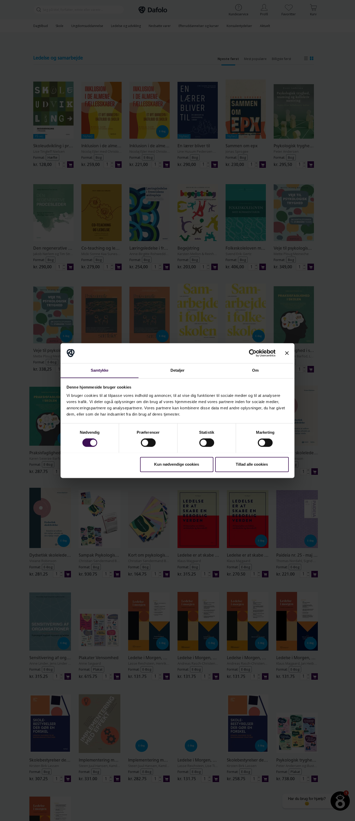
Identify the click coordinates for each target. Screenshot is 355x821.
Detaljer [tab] (177, 370)
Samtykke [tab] (100, 370)
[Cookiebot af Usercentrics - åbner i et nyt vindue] (252, 353)
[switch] (148, 442)
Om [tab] (255, 370)
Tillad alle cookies (252, 464)
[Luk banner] (287, 353)
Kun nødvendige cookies (176, 464)
